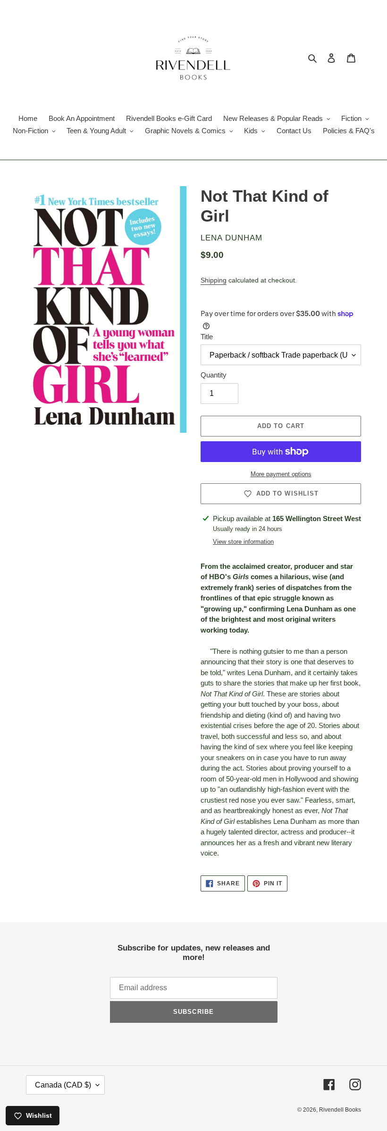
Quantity (214, 375)
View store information (243, 541)
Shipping (214, 280)
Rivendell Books (340, 1109)
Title (207, 337)
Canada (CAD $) (63, 1085)
